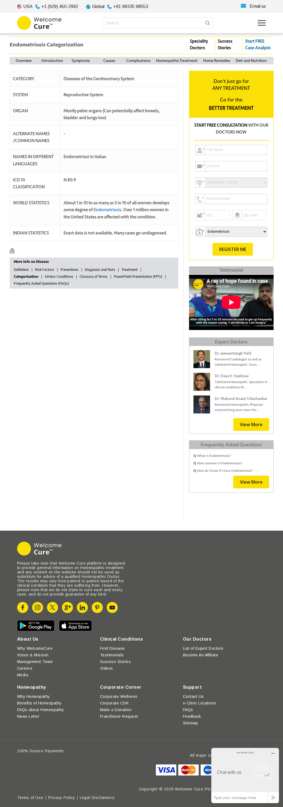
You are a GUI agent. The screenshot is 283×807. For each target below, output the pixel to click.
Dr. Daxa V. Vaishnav (232, 376)
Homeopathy (31, 687)
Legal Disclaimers (97, 797)
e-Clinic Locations (199, 703)
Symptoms (81, 60)
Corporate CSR (114, 703)
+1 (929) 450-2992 (59, 6)
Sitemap (190, 723)
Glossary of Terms (94, 276)
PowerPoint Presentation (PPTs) (138, 276)
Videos (106, 668)
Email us (258, 6)
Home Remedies (216, 60)
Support (192, 687)
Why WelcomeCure (35, 648)
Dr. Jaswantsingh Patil (233, 353)
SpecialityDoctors (199, 44)
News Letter (28, 716)
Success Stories (225, 44)
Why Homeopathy (33, 696)
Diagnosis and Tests (100, 270)
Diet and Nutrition (251, 60)
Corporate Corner (121, 687)
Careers (24, 668)
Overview (24, 60)
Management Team (35, 661)
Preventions (69, 270)
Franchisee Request (119, 716)
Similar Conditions (59, 276)
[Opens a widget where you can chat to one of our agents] (245, 775)
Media (22, 675)
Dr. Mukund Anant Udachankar (241, 398)
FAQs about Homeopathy (40, 710)
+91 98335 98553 (130, 6)
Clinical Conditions (121, 639)
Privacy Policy (61, 797)
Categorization (26, 276)
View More (251, 424)
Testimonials (112, 655)
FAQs (188, 710)
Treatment (130, 270)
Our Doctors (197, 639)
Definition (21, 270)
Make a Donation (116, 710)
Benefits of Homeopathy (39, 703)
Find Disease (112, 648)
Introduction (52, 60)
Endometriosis (107, 210)
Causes (109, 60)
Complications (138, 60)
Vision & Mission (33, 655)
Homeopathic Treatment (177, 60)
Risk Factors (44, 270)
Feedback (192, 716)
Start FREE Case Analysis (258, 44)
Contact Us (193, 696)
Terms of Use (30, 797)
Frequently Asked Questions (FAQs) (41, 283)
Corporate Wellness (119, 696)
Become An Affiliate (200, 655)
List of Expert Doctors (203, 648)
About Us (27, 639)
